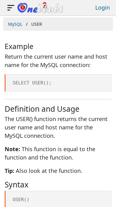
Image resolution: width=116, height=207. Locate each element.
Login (102, 7)
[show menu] (10, 7)
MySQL (15, 24)
